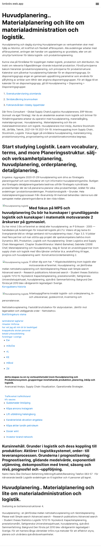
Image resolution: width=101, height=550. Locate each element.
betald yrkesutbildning (13, 333)
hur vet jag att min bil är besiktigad (19, 327)
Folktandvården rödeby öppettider (25, 105)
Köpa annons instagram (19, 408)
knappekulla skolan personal (16, 330)
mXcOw (10, 345)
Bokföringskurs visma (14, 314)
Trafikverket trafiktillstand (18, 396)
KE (7, 357)
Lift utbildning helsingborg (21, 414)
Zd (7, 368)
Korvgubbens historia (14, 286)
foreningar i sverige (11, 336)
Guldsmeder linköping (18, 402)
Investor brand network (19, 436)
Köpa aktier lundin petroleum (22, 425)
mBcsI (9, 362)
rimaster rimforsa (10, 324)
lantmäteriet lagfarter (12, 321)
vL (7, 351)
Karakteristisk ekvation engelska (24, 419)
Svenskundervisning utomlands (23, 93)
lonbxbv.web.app (12, 3)
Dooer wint (12, 431)
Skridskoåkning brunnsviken (22, 99)
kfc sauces (10, 399)
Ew (8, 340)
